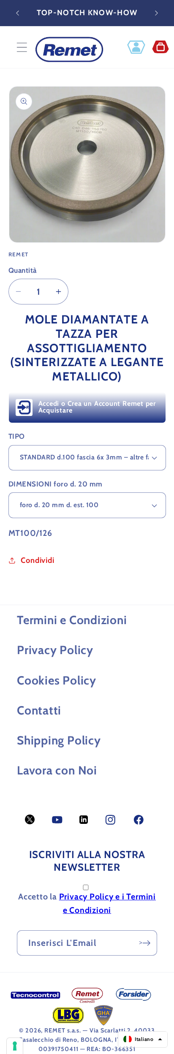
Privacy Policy (55, 650)
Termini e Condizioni (72, 620)
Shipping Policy (59, 740)
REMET (54, 1030)
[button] (22, 47)
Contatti (39, 710)
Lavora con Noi (57, 770)
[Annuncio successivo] (156, 13)
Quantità (22, 270)
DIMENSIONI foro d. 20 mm (55, 484)
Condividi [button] (37, 560)
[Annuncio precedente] (17, 13)
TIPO (16, 436)
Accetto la (87, 903)
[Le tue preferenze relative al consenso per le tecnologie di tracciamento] (15, 1046)
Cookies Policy (56, 680)
